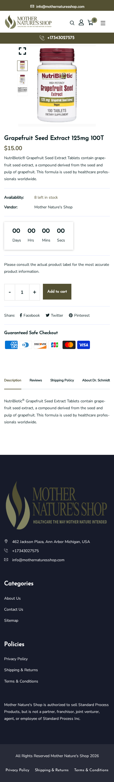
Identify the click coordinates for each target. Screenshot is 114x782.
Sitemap (11, 620)
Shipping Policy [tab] (62, 380)
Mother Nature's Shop (53, 207)
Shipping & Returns (21, 670)
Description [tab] (12, 380)
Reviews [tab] (36, 380)
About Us (12, 598)
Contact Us (13, 609)
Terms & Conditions (21, 681)
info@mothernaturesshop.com (59, 6)
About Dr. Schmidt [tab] (96, 380)
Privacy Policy (16, 659)
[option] (57, 85)
